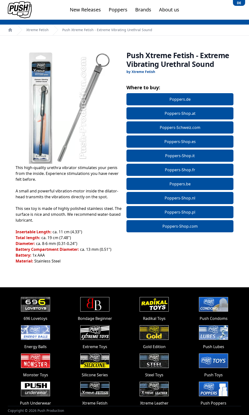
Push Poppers (213, 403)
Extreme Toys (95, 346)
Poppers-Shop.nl (180, 198)
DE (239, 2)
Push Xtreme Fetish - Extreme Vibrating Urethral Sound (107, 29)
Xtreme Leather (154, 403)
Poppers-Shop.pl (180, 212)
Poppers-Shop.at (180, 113)
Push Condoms (214, 318)
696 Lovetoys (35, 318)
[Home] (10, 29)
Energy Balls (35, 346)
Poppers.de (180, 99)
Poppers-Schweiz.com (180, 127)
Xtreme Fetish (37, 29)
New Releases (85, 9)
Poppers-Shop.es (180, 141)
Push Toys (213, 375)
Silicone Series (95, 375)
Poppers (118, 9)
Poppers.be (180, 184)
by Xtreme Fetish (140, 71)
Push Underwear (35, 403)
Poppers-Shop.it (180, 155)
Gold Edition (154, 346)
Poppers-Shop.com (180, 226)
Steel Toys (154, 375)
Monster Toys (35, 375)
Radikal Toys (154, 318)
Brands (143, 9)
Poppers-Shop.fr (180, 169)
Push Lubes (213, 346)
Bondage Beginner (95, 318)
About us (169, 9)
